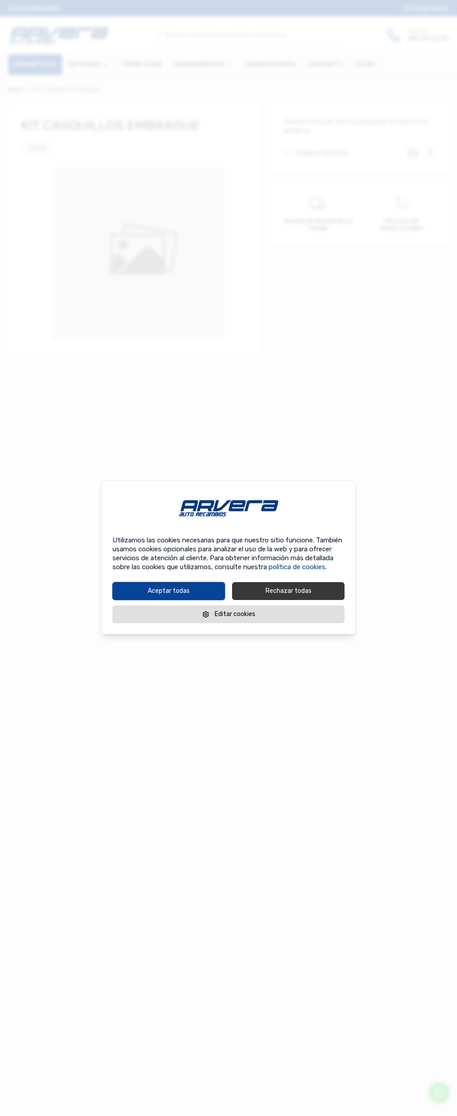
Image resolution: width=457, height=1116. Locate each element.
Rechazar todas (289, 591)
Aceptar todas (169, 591)
